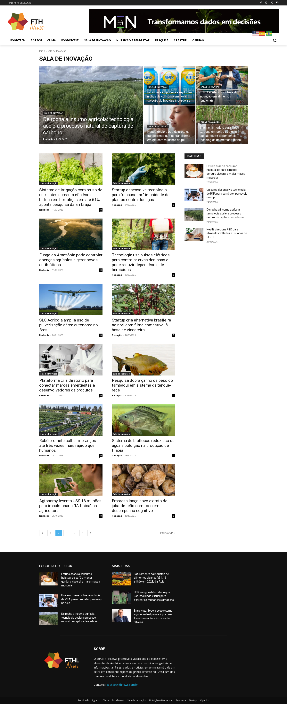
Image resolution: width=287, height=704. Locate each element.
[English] (255, 33)
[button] (274, 40)
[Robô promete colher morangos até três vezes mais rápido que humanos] (70, 420)
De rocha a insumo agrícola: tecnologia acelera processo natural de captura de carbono (225, 213)
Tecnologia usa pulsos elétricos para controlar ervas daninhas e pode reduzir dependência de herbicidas (141, 262)
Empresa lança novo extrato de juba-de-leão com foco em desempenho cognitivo (139, 506)
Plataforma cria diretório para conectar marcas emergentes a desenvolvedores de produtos (67, 385)
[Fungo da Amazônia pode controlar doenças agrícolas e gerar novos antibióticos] (70, 234)
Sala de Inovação (54, 113)
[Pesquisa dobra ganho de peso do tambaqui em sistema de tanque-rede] (143, 359)
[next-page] (90, 533)
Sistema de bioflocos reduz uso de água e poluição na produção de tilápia (143, 445)
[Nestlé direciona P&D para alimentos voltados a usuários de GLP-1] (193, 234)
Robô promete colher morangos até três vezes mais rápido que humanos (67, 445)
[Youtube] (277, 3)
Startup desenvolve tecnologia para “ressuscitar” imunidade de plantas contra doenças (140, 195)
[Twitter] (271, 3)
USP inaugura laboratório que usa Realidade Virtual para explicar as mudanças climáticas (154, 596)
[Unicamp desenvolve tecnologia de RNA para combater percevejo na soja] (193, 194)
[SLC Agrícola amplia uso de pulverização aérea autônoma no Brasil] (70, 299)
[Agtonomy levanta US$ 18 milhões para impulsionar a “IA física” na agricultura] (70, 480)
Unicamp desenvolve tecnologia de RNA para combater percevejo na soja (227, 193)
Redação (44, 209)
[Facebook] (261, 3)
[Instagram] (266, 3)
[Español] (262, 33)
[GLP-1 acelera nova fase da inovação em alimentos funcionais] (222, 85)
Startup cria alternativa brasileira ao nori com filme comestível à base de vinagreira (141, 325)
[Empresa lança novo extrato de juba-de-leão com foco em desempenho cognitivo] (143, 480)
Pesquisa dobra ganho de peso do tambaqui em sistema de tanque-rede (142, 385)
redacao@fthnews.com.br (121, 684)
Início (42, 51)
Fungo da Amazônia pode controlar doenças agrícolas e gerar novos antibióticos (70, 260)
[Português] (269, 33)
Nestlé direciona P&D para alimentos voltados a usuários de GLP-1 (227, 233)
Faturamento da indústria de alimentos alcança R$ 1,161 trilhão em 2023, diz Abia (151, 577)
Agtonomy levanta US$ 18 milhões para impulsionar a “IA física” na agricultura (70, 506)
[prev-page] (42, 533)
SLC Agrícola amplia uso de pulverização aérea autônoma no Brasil (68, 325)
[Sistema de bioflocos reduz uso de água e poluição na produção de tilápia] (143, 420)
